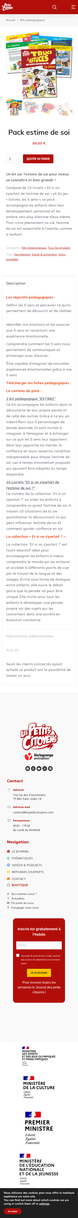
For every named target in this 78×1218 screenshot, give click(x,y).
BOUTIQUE (20, 885)
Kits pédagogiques (34, 248)
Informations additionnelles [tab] (29, 636)
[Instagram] (33, 768)
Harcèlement (22, 254)
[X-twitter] (44, 768)
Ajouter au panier (38, 159)
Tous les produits (59, 248)
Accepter (13, 1211)
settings (44, 1204)
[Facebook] (27, 768)
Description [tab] (16, 283)
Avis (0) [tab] (12, 650)
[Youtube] (39, 768)
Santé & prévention (44, 254)
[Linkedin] (50, 768)
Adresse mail (21, 807)
